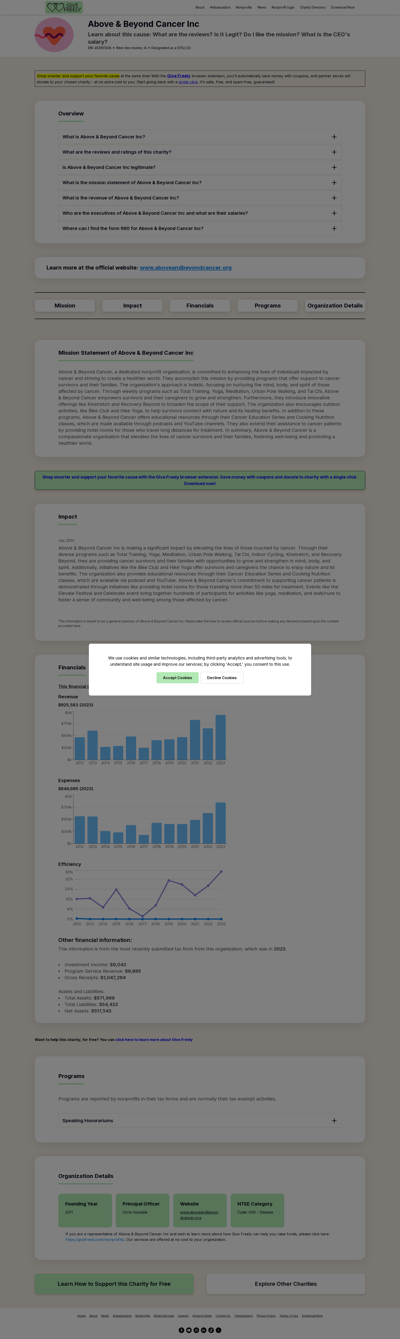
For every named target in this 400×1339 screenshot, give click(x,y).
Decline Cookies (222, 677)
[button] (200, 669)
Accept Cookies (177, 677)
